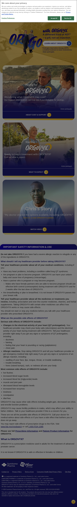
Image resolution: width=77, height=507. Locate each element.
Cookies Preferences (8, 18)
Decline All (67, 18)
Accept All (54, 18)
